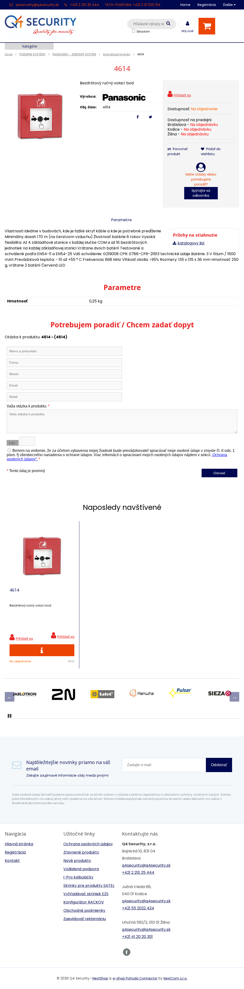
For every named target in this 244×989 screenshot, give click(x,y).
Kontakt (12, 860)
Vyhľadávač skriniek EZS (85, 894)
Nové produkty (77, 860)
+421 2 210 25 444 (84, 4)
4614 (14, 590)
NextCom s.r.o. (175, 978)
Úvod (8, 54)
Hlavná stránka (19, 844)
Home (185, 4)
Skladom (143, 31)
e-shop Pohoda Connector (135, 978)
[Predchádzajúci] (9, 697)
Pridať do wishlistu (211, 151)
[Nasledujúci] (234, 697)
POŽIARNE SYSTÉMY (32, 54)
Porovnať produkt (178, 151)
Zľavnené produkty (81, 852)
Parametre (121, 220)
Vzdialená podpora (81, 869)
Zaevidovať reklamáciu (84, 919)
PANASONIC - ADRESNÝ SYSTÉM (74, 54)
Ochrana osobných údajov (88, 844)
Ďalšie (228, 4)
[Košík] (208, 26)
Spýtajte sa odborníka (201, 193)
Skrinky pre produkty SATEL (88, 885)
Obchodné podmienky (84, 910)
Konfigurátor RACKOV (83, 902)
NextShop (100, 978)
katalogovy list (191, 243)
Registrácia (207, 4)
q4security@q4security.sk (37, 4)
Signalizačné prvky (116, 54)
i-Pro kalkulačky (78, 877)
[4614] (40, 116)
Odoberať (219, 765)
